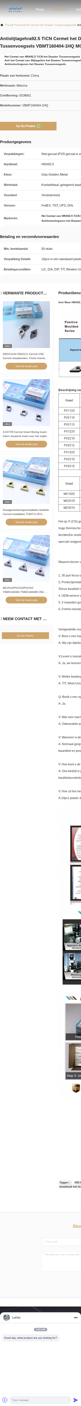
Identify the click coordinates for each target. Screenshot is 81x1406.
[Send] (76, 1400)
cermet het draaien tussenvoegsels (52, 24)
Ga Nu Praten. (26, 126)
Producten (59, 9)
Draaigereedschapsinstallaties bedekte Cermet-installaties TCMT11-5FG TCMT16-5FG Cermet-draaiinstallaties (26, 514)
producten (21, 24)
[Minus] (75, 1317)
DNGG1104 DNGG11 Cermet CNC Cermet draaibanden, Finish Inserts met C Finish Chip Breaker (24, 358)
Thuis (39, 9)
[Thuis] (15, 9)
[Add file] (5, 1400)
